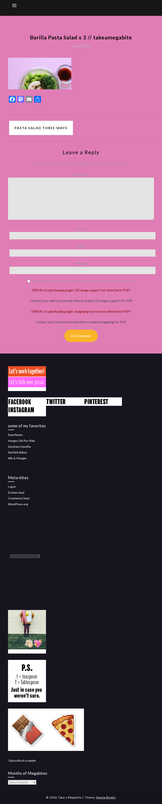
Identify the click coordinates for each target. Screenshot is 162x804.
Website (82, 263)
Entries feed (16, 492)
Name (82, 229)
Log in (12, 486)
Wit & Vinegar (17, 458)
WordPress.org (18, 504)
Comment (81, 174)
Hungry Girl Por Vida (21, 440)
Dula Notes (15, 435)
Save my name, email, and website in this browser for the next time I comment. (83, 281)
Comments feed (18, 498)
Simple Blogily (106, 797)
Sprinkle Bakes (17, 452)
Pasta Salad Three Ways (41, 128)
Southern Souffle (19, 446)
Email (82, 246)
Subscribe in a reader (22, 760)
